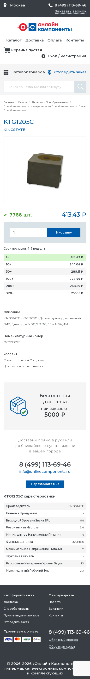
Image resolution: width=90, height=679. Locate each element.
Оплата (55, 40)
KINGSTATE (14, 129)
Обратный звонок (63, 640)
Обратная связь (62, 646)
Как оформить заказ (19, 595)
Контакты (75, 40)
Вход (52, 56)
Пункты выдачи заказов (21, 615)
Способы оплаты (16, 608)
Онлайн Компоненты (56, 663)
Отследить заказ (70, 72)
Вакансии (56, 608)
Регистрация (73, 56)
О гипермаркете (61, 595)
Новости (55, 602)
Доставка (34, 40)
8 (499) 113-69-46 (45, 464)
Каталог (14, 40)
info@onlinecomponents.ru (45, 471)
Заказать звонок (70, 11)
